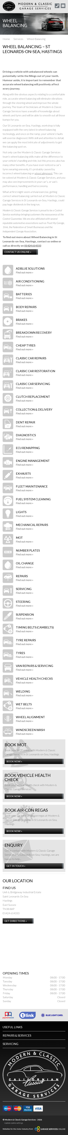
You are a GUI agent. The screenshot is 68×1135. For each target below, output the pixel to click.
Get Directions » (15, 920)
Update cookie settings (13, 1123)
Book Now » (14, 761)
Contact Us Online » (17, 251)
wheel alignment (43, 173)
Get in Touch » (15, 865)
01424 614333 (32, 245)
